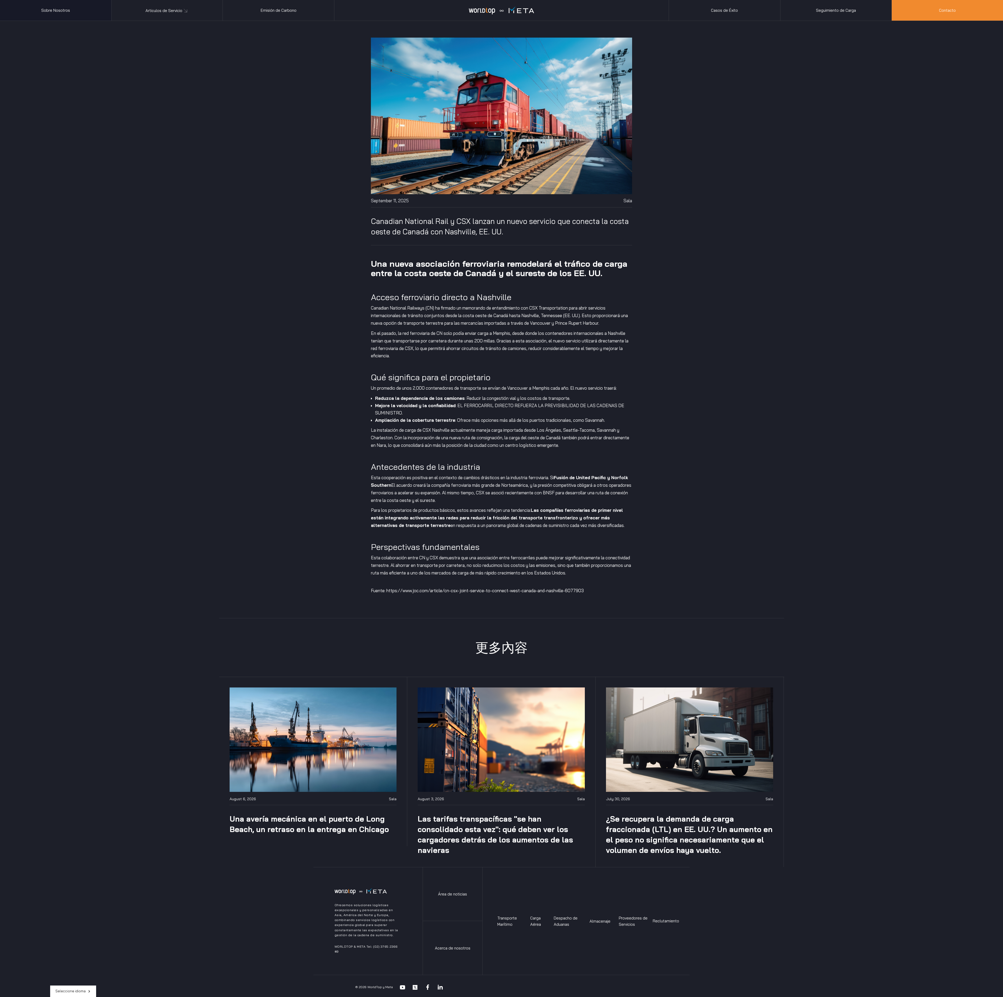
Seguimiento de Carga (836, 10)
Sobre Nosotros (55, 10)
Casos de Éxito (724, 10)
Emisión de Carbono (278, 10)
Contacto (947, 10)
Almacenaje (600, 921)
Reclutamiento (666, 920)
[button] (167, 10)
